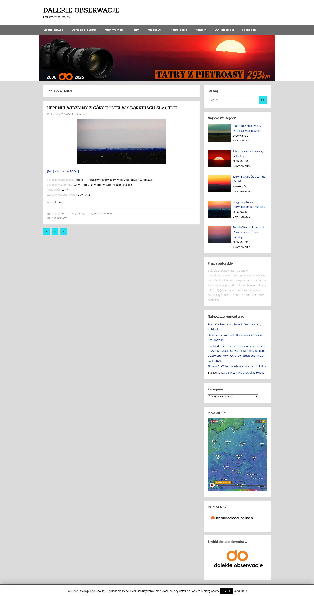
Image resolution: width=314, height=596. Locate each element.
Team (136, 29)
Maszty (80, 213)
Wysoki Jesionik (103, 213)
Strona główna (53, 29)
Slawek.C (213, 335)
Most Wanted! (114, 29)
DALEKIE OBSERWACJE (81, 10)
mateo (81, 114)
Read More (240, 591)
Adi (210, 324)
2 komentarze (59, 217)
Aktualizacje (179, 29)
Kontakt (200, 29)
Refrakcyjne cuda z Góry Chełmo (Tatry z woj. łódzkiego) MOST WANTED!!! (236, 355)
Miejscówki (155, 29)
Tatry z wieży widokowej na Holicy (244, 366)
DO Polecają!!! (224, 29)
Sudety (89, 213)
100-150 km (58, 213)
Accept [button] (226, 591)
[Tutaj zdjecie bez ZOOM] (63, 171)
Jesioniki (70, 213)
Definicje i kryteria (84, 29)
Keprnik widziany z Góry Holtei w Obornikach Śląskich (112, 107)
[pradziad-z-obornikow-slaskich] (121, 163)
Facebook (249, 29)
